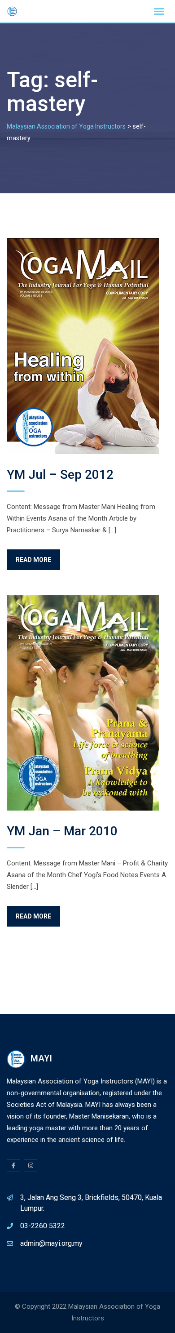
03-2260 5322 (42, 1226)
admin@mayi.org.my (51, 1243)
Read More (33, 559)
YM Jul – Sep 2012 (60, 474)
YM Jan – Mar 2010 (62, 831)
